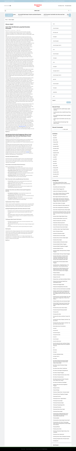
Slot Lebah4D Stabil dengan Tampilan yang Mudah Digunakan (18, 14)
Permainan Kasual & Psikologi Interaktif (60, 309)
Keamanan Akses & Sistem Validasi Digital (60, 237)
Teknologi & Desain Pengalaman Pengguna (60, 394)
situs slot (54, 336)
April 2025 (55, 163)
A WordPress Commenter (57, 129)
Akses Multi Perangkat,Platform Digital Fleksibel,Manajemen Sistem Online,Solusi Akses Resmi (61, 183)
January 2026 (55, 144)
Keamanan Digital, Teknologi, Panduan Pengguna (61, 253)
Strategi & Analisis (56, 387)
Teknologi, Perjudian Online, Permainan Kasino (61, 438)
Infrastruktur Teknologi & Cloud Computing (60, 224)
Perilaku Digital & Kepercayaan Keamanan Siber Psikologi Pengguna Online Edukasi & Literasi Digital (61, 304)
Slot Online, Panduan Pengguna (58, 372)
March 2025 (55, 165)
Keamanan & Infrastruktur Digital (58, 233)
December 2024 (56, 172)
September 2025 (56, 152)
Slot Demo (55, 349)
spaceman (55, 92)
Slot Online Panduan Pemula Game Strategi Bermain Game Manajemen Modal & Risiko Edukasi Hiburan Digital (60, 361)
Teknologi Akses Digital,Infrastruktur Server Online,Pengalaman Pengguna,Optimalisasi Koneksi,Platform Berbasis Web (60, 414)
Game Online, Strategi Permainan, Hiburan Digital (61, 209)
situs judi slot (55, 330)
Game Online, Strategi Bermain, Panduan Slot (61, 207)
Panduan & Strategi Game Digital (58, 274)
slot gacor (55, 36)
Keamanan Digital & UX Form (58, 248)
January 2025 (55, 169)
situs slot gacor (56, 28)
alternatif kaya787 (22, 126)
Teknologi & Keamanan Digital (58, 402)
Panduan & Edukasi (56, 272)
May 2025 (55, 161)
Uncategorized (55, 440)
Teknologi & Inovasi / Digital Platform (59, 398)
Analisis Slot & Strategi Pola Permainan (60, 191)
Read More (7, 131)
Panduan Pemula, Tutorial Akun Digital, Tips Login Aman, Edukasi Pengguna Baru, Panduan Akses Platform (61, 297)
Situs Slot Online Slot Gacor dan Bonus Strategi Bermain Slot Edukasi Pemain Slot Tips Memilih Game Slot (61, 344)
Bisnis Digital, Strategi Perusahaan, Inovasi (60, 196)
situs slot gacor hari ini (57, 45)
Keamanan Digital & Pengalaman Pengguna (60, 246)
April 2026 (55, 137)
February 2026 (55, 142)
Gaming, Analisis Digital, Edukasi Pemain (60, 216)
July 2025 (54, 157)
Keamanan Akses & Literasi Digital (59, 235)
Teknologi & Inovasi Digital (57, 400)
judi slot (27, 151)
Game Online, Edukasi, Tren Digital (59, 203)
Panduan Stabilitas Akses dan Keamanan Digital (61, 301)
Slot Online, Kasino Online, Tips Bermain (60, 368)
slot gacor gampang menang (58, 354)
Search (53, 100)
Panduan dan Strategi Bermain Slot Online (60, 286)
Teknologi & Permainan (57, 407)
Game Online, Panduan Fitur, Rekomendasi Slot (61, 205)
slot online (55, 358)
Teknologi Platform (56, 426)
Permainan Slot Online (57, 314)
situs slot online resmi (57, 341)
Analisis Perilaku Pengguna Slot (58, 189)
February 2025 (55, 167)
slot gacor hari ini (56, 70)
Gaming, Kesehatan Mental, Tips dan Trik (60, 218)
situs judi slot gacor (56, 332)
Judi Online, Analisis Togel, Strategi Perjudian (61, 229)
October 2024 (55, 176)
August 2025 (55, 154)
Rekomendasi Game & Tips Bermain (59, 326)
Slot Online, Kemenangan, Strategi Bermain (60, 370)
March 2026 (55, 139)
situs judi (54, 328)
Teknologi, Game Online (57, 428)
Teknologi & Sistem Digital (57, 411)
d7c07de (7, 30)
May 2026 (55, 135)
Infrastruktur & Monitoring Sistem (59, 222)
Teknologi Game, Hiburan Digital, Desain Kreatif (61, 420)
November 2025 (56, 148)
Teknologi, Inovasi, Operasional (58, 434)
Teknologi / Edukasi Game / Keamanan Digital (61, 392)
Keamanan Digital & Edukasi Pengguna (59, 244)
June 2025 (55, 159)
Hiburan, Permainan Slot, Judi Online (59, 220)
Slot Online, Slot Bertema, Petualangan (59, 382)
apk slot (54, 79)
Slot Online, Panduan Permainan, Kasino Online (61, 374)
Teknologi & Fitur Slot (57, 396)
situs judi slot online (56, 334)
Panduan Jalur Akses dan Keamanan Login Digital (61, 288)
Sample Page (36, 10)
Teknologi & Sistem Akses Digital (59, 409)
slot (54, 23)
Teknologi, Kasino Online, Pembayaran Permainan (61, 436)
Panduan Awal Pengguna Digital (58, 284)
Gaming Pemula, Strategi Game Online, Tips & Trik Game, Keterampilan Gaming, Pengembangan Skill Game (61, 213)
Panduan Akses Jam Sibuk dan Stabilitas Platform (61, 279)
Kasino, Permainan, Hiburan (58, 231)
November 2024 (56, 174)
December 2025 (56, 146)
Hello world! (66, 129)
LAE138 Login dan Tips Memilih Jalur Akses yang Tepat (54, 1)
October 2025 (55, 150)
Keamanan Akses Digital (57, 239)
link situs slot (55, 32)
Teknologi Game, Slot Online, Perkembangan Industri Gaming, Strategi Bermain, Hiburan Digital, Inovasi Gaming (61, 423)
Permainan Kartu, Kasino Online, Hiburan (60, 307)
